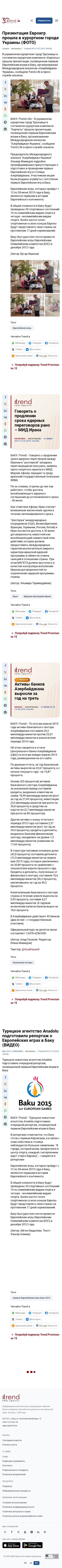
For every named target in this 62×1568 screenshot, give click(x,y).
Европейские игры (22, 328)
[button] (5, 82)
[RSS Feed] (45, 1532)
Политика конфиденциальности (18, 1507)
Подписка (7, 1486)
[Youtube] (25, 1532)
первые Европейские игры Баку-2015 (31, 1298)
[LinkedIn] (38, 1532)
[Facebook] (11, 1532)
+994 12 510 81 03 (10, 1422)
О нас (5, 1456)
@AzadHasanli (30, 949)
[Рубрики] (56, 21)
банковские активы (23, 962)
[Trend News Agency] (10, 1398)
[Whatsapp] (5, 1532)
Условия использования (14, 1502)
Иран (15, 596)
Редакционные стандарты (15, 1470)
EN (25, 1563)
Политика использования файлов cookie (22, 1516)
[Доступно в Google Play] (32, 1545)
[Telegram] (31, 1532)
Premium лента (9, 1445)
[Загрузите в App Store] (11, 1545)
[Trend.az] (11, 20)
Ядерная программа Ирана (37, 596)
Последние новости (12, 1440)
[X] (18, 1532)
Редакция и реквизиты (13, 1461)
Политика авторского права (16, 1511)
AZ (31, 1563)
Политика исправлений (14, 1474)
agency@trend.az (9, 1425)
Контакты (7, 1465)
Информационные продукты (16, 1491)
